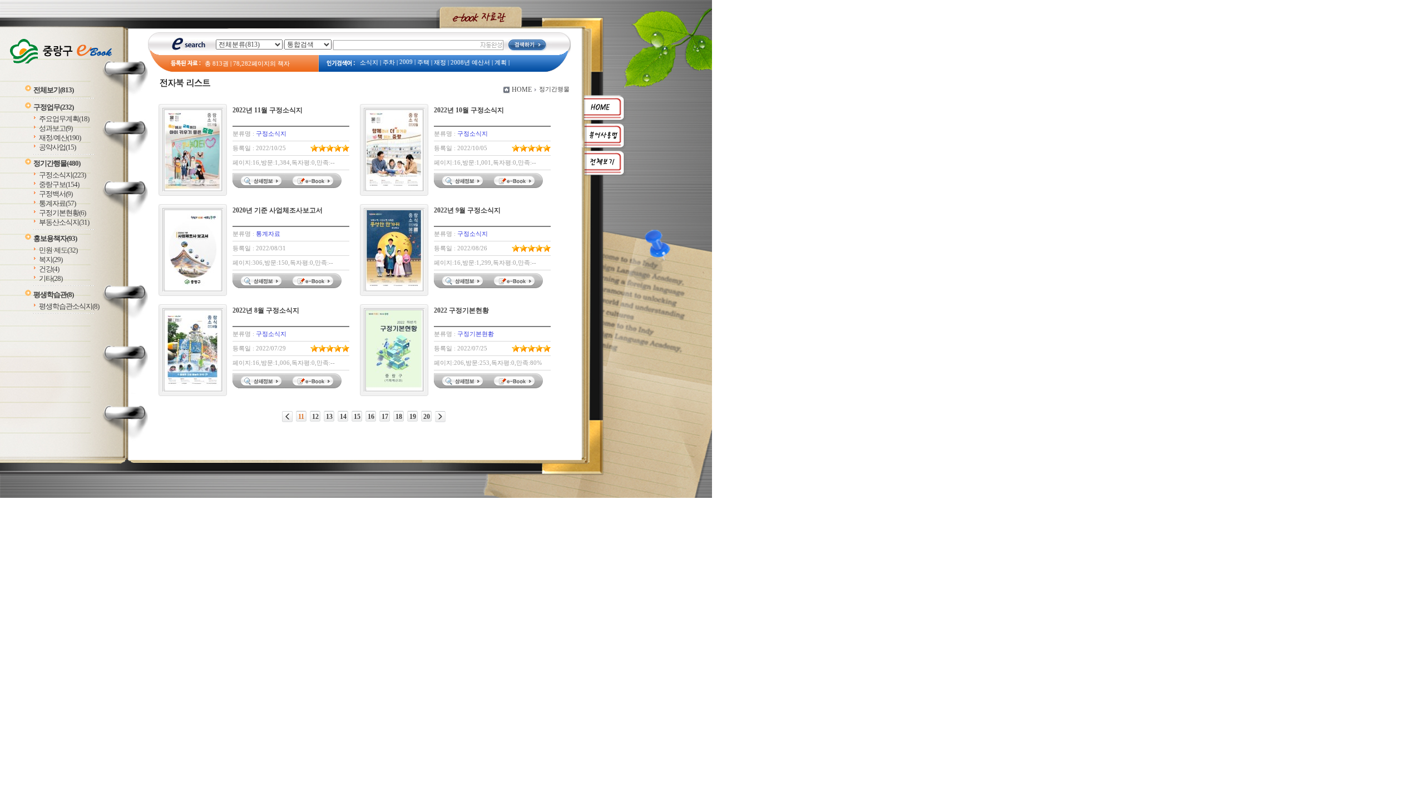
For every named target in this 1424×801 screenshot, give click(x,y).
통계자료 (57, 203)
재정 (440, 63)
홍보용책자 (55, 238)
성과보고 (55, 128)
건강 (49, 269)
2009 (406, 62)
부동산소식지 (64, 222)
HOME (522, 89)
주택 (423, 63)
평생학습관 (53, 294)
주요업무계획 (64, 119)
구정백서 (55, 194)
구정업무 (53, 107)
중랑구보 (59, 184)
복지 (50, 259)
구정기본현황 (62, 213)
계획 (501, 63)
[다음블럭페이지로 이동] (440, 417)
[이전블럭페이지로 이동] (287, 417)
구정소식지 (62, 175)
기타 (50, 278)
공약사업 (57, 147)
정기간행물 (56, 163)
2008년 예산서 (470, 63)
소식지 (369, 63)
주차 (389, 63)
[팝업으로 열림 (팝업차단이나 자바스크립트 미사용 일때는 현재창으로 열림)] (314, 186)
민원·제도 (58, 250)
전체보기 (53, 90)
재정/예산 (60, 138)
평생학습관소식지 (69, 306)
